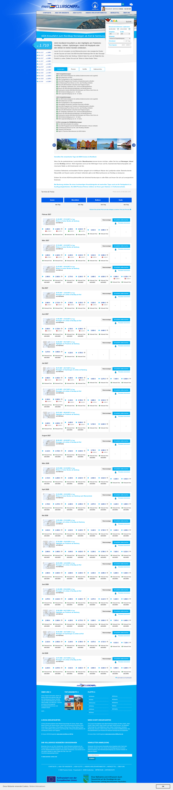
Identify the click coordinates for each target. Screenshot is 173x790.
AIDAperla (115, 699)
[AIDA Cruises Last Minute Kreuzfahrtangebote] (69, 698)
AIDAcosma (92, 703)
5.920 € (126, 573)
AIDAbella (91, 696)
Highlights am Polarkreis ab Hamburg (67, 344)
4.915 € (126, 479)
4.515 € (104, 400)
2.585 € (48, 378)
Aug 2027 (44, 67)
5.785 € (103, 551)
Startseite (47, 13)
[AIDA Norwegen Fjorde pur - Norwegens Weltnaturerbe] (78, 698)
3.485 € (57, 551)
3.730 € (103, 530)
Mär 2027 (44, 55)
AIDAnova (114, 696)
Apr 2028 (44, 73)
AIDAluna (91, 709)
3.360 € (71, 378)
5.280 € (116, 573)
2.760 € (71, 329)
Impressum (99, 770)
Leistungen (60, 69)
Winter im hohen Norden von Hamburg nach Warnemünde (74, 496)
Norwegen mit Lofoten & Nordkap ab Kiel (68, 294)
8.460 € (126, 620)
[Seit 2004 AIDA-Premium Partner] (95, 6)
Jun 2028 (44, 78)
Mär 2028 (44, 70)
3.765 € (81, 400)
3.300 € (80, 573)
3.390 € (81, 329)
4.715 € (103, 642)
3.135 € (71, 400)
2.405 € (57, 530)
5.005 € (81, 422)
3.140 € (93, 530)
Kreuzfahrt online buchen (121, 220)
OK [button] (163, 786)
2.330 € (70, 478)
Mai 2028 (44, 75)
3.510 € (103, 478)
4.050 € (103, 276)
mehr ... (43, 711)
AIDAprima (115, 702)
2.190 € (48, 399)
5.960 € (126, 599)
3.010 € (81, 229)
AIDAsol (114, 706)
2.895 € (47, 551)
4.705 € (80, 353)
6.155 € (127, 276)
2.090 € (48, 329)
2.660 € (70, 573)
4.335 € (116, 479)
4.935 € (126, 530)
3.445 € (93, 573)
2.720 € (58, 329)
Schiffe (84, 69)
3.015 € (93, 230)
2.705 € (71, 302)
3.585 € (103, 230)
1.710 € (47, 478)
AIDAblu (91, 699)
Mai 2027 (44, 58)
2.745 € (57, 451)
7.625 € (116, 551)
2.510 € (70, 530)
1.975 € (47, 599)
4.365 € (104, 450)
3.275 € (47, 352)
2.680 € (70, 599)
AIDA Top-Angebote (62, 13)
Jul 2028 (44, 81)
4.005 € (58, 423)
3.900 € (93, 668)
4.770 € (80, 620)
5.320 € (116, 599)
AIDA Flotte (77, 13)
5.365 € (93, 620)
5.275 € (103, 379)
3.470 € (93, 599)
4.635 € (80, 551)
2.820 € (58, 399)
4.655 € (93, 379)
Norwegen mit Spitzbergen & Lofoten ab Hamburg (71, 370)
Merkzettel (115, 13)
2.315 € (47, 642)
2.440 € (71, 229)
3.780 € (80, 642)
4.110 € (103, 599)
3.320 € (80, 599)
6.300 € (103, 424)
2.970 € (93, 504)
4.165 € (116, 504)
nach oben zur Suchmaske (124, 677)
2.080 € (48, 302)
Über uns (126, 13)
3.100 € (80, 530)
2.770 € (70, 276)
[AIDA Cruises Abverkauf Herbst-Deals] (69, 706)
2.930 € (93, 478)
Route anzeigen (107, 220)
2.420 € (58, 229)
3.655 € (80, 668)
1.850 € (48, 229)
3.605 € (103, 504)
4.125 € (70, 353)
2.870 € (57, 668)
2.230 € (47, 668)
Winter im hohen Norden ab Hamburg (67, 221)
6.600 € (126, 668)
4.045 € (70, 551)
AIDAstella (115, 709)
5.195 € (93, 551)
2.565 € (57, 276)
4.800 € (126, 504)
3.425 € (48, 423)
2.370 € (57, 504)
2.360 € (70, 504)
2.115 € (47, 451)
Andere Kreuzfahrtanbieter (96, 13)
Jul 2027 (44, 64)
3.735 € (94, 450)
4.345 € (116, 530)
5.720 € (93, 424)
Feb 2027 (44, 52)
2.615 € (57, 599)
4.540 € (103, 668)
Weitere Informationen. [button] (37, 786)
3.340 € (80, 276)
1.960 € (47, 573)
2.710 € (58, 302)
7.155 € (126, 642)
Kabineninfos (98, 69)
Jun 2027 (44, 61)
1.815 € (47, 530)
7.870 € (116, 620)
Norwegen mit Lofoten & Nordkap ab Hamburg (70, 522)
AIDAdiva (91, 706)
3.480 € (93, 276)
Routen (73, 69)
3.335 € (81, 302)
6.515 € (116, 642)
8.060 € (126, 379)
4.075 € (93, 642)
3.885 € (94, 400)
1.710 (44, 45)
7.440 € (116, 379)
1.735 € (47, 504)
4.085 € (103, 573)
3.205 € (58, 378)
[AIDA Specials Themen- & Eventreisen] (78, 706)
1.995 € (47, 276)
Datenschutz (110, 770)
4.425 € (71, 422)
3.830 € (93, 330)
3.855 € (57, 352)
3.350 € (94, 302)
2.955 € (57, 642)
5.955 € (103, 620)
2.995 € (80, 504)
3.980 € (104, 302)
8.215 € (126, 551)
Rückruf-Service (118, 9)
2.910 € (70, 451)
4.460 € (103, 330)
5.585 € (117, 276)
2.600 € (57, 573)
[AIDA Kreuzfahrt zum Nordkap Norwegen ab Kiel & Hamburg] (67, 144)
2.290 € (57, 478)
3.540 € (80, 451)
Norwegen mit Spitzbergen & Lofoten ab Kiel (70, 633)
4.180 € (70, 620)
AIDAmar (91, 712)
